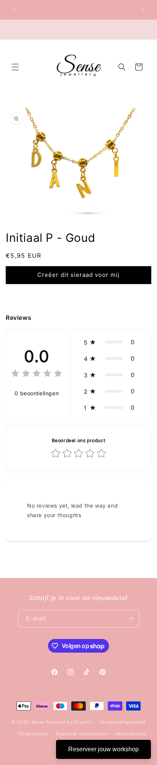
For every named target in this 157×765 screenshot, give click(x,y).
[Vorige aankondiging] (14, 10)
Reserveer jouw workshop (103, 749)
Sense (38, 722)
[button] (15, 67)
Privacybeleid (33, 733)
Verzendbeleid (130, 733)
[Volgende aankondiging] (143, 10)
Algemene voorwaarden (81, 733)
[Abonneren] (130, 619)
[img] (36, 374)
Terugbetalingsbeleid (122, 722)
